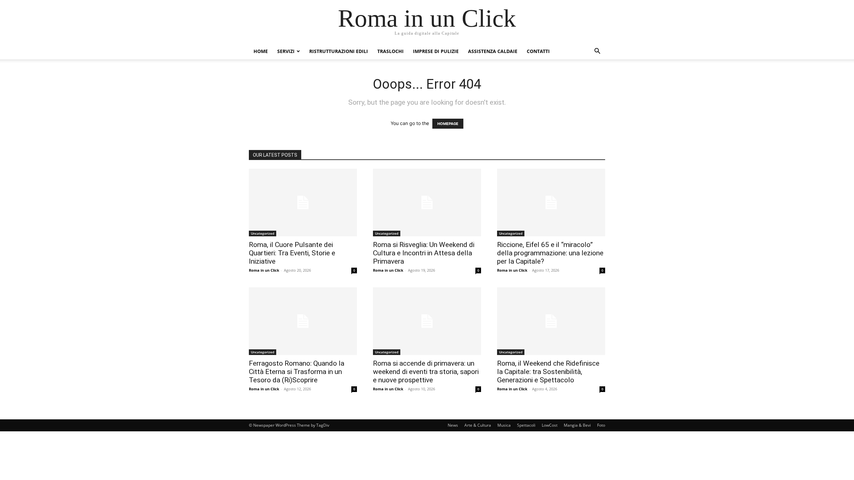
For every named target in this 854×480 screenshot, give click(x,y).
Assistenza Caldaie (492, 51)
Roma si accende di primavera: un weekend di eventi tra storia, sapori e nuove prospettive (426, 371)
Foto (601, 425)
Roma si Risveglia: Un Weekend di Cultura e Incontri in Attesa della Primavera (423, 253)
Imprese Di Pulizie (436, 51)
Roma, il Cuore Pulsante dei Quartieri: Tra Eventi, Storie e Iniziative (292, 253)
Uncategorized (262, 233)
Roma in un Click (264, 270)
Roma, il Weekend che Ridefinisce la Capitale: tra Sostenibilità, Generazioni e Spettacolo (548, 371)
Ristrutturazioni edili (338, 51)
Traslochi (390, 51)
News (453, 425)
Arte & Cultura (477, 425)
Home (261, 51)
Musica (504, 425)
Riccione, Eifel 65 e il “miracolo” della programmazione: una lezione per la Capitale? (550, 253)
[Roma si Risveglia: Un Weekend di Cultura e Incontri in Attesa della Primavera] (427, 202)
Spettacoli (526, 425)
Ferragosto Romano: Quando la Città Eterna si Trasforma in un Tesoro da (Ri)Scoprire (296, 371)
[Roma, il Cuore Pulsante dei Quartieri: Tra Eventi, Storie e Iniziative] (303, 202)
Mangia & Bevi (577, 425)
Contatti (538, 51)
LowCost (549, 425)
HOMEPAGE (447, 123)
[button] (597, 52)
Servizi (286, 51)
